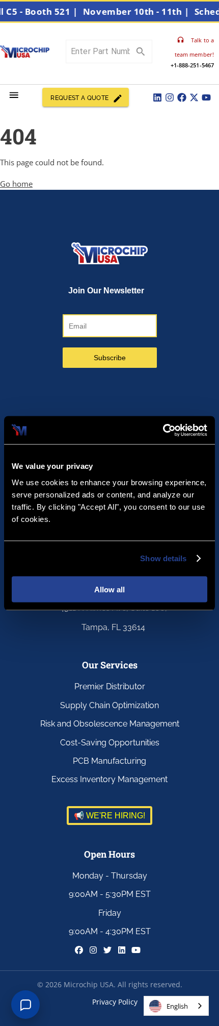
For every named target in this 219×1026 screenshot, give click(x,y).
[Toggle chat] (25, 1004)
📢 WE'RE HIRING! (109, 815)
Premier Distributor (109, 686)
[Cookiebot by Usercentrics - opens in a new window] (162, 430)
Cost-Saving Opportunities (109, 742)
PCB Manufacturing (109, 761)
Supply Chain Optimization (109, 705)
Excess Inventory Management (109, 779)
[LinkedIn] (157, 97)
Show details (163, 558)
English (177, 1006)
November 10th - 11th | (140, 11)
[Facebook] (181, 97)
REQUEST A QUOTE (79, 98)
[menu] (14, 95)
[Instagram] (169, 97)
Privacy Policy (115, 1002)
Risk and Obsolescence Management (109, 724)
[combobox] (176, 1006)
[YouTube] (206, 97)
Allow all (109, 589)
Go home (16, 184)
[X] (194, 97)
